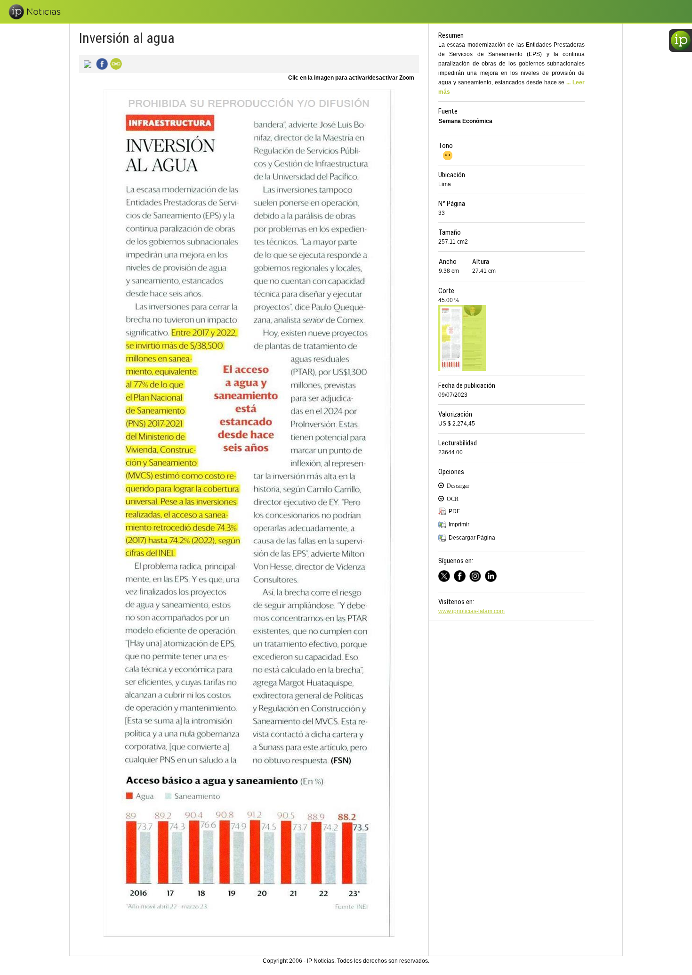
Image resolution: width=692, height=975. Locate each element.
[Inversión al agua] (86, 63)
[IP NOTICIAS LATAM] (446, 574)
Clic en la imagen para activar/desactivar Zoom (351, 77)
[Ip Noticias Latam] (461, 574)
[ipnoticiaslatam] (477, 574)
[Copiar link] (115, 63)
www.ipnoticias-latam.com (471, 611)
